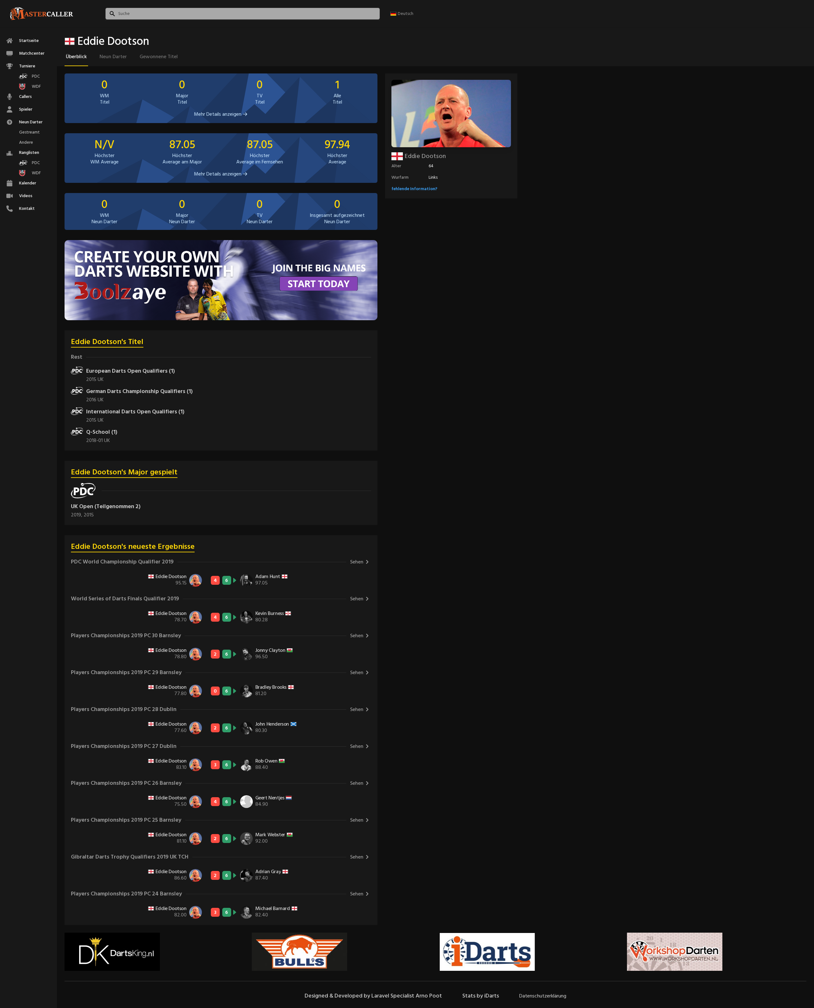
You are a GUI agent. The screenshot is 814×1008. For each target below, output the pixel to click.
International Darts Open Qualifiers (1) (135, 411)
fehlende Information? (414, 188)
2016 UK (95, 400)
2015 (89, 515)
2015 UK (95, 379)
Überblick (76, 56)
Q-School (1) (101, 432)
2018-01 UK (98, 440)
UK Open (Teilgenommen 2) (106, 506)
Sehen (356, 562)
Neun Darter (113, 56)
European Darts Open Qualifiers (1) (130, 371)
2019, (77, 515)
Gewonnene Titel (159, 56)
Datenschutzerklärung (542, 996)
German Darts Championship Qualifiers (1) (139, 391)
